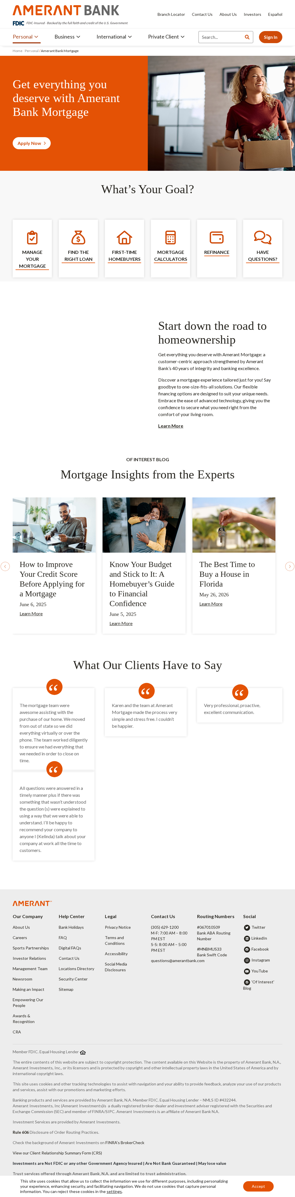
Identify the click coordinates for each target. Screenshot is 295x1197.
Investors (252, 14)
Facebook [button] (260, 949)
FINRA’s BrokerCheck (124, 1142)
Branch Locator (171, 14)
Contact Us (202, 14)
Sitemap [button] (66, 989)
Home (18, 51)
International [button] (111, 36)
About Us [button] (21, 927)
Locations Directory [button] (76, 968)
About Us (228, 14)
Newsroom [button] (22, 978)
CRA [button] (17, 1031)
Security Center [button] (73, 978)
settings (114, 1191)
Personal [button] (23, 36)
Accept (258, 1186)
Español (275, 14)
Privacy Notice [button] (118, 927)
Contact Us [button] (69, 958)
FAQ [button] (63, 937)
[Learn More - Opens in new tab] (54, 524)
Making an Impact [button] (28, 989)
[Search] (247, 37)
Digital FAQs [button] (70, 947)
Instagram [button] (260, 959)
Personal (32, 51)
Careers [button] (20, 937)
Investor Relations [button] (29, 958)
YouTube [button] (259, 970)
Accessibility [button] (116, 953)
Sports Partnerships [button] (31, 947)
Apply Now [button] (29, 143)
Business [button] (64, 36)
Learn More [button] (31, 613)
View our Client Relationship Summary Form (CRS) (57, 1152)
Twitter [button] (258, 927)
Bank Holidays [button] (71, 927)
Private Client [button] (163, 36)
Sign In (270, 37)
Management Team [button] (30, 968)
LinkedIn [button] (259, 938)
